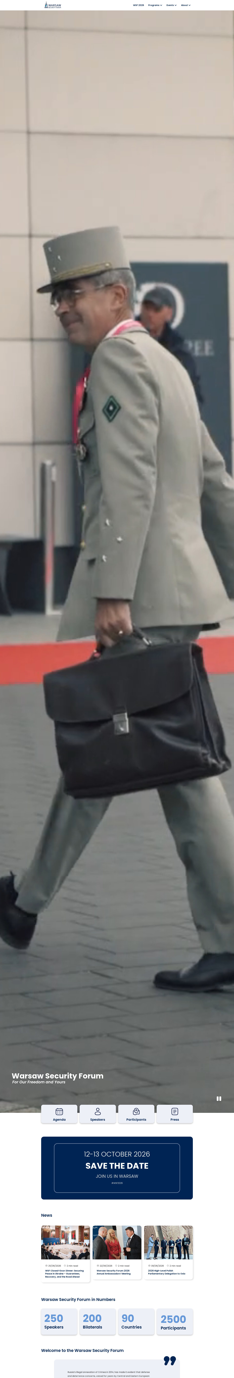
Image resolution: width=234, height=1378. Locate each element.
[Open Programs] (161, 5)
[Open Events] (176, 5)
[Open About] (189, 5)
